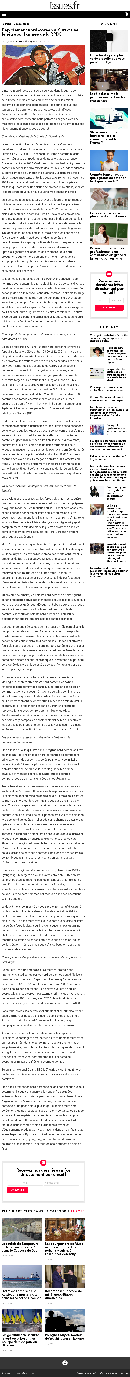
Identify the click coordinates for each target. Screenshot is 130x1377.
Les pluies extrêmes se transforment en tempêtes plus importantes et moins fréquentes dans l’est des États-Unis (109, 413)
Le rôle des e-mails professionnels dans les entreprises (107, 98)
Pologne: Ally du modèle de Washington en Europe (64, 1337)
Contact (124, 1373)
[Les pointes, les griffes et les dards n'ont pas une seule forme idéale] (97, 373)
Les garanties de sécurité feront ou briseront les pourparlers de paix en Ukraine (20, 1340)
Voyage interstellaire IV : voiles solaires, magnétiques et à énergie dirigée (109, 338)
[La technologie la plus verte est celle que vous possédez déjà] (109, 41)
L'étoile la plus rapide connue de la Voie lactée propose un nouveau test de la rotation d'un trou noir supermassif (108, 445)
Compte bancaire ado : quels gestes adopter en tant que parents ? (108, 178)
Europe (78, 1211)
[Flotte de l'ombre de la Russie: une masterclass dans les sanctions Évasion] (22, 1276)
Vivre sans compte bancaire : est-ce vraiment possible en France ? (105, 138)
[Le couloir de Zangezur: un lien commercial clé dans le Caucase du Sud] (22, 1229)
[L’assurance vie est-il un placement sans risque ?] (109, 199)
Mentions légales (108, 1373)
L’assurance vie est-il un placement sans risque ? (108, 215)
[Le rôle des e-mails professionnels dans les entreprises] (109, 80)
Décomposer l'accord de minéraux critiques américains (63, 1295)
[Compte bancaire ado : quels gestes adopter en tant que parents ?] (109, 160)
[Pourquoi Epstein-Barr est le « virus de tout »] (97, 429)
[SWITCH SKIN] (126, 14)
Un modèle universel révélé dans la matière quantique (106, 399)
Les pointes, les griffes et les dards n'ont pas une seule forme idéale (116, 375)
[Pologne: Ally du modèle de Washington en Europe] (65, 1320)
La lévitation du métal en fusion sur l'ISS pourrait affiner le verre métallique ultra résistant (109, 572)
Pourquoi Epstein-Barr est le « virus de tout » (117, 429)
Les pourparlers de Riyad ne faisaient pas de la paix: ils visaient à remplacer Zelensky (64, 1249)
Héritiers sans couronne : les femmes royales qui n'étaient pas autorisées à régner (117, 355)
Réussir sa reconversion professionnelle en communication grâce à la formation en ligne (108, 253)
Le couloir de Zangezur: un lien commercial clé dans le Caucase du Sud (20, 1247)
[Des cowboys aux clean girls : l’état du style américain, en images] (97, 491)
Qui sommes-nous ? (87, 1373)
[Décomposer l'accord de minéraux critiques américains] (65, 1276)
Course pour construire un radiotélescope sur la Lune (106, 389)
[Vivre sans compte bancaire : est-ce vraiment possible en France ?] (109, 118)
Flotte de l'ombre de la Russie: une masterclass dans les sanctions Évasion (21, 1295)
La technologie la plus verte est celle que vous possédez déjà (107, 59)
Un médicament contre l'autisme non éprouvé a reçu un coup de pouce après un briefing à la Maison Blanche (116, 553)
